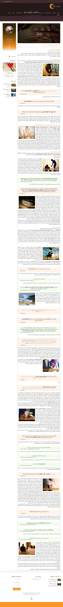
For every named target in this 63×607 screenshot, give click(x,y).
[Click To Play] (39, 34)
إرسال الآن (16, 588)
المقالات (35, 12)
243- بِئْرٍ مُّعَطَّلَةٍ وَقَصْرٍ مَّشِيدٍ (7, 84)
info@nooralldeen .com (7, 1)
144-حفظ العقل (9, 73)
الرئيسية (58, 12)
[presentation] (15, 66)
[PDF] (9, 56)
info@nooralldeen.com (36, 579)
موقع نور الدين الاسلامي (36, 592)
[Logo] (55, 6)
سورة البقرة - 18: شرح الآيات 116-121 (7, 94)
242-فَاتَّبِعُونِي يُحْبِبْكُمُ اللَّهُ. (6, 89)
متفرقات (9, 12)
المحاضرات (30, 12)
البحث (58, 15)
